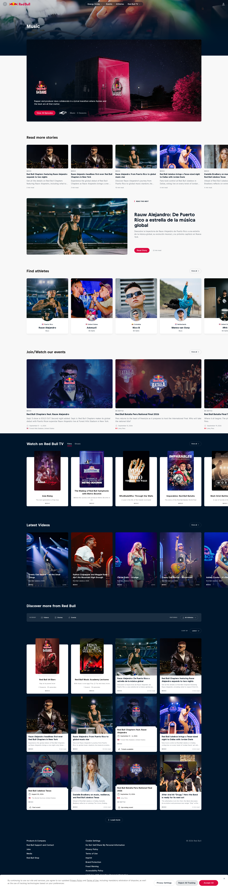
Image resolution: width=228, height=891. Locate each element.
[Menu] (5, 4)
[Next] (225, 166)
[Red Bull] (19, 4)
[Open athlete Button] (195, 617)
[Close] (224, 878)
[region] (114, 883)
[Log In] (223, 4)
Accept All (209, 883)
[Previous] (3, 166)
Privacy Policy (76, 880)
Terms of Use (93, 880)
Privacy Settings (164, 883)
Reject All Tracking (186, 883)
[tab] (69, 444)
